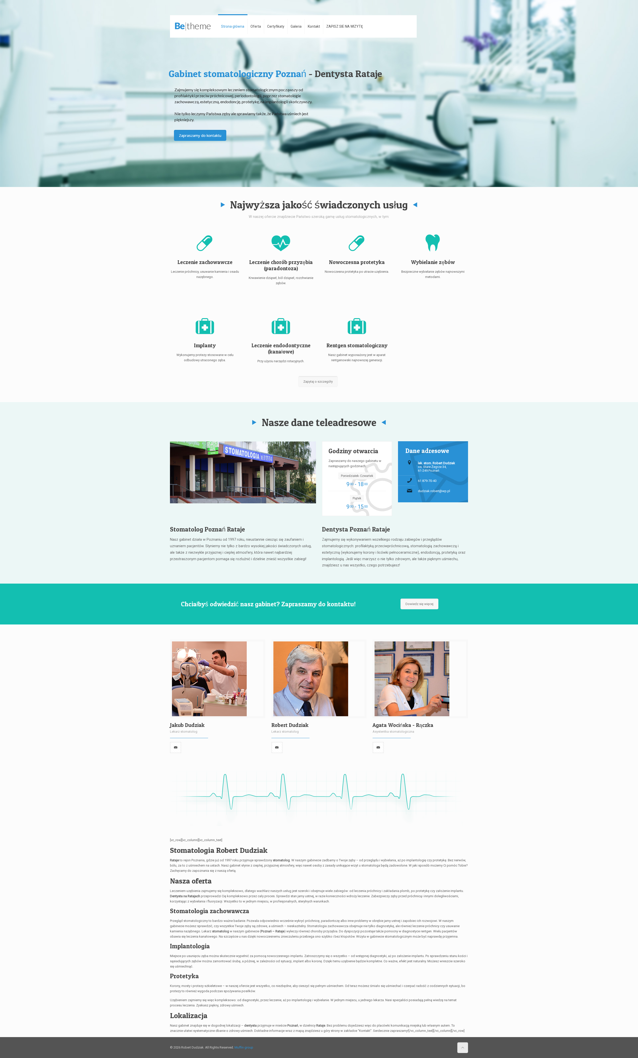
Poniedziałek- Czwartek (357, 476)
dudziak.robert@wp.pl (434, 491)
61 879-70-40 (427, 481)
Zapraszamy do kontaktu (200, 135)
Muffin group (244, 1047)
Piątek (357, 498)
